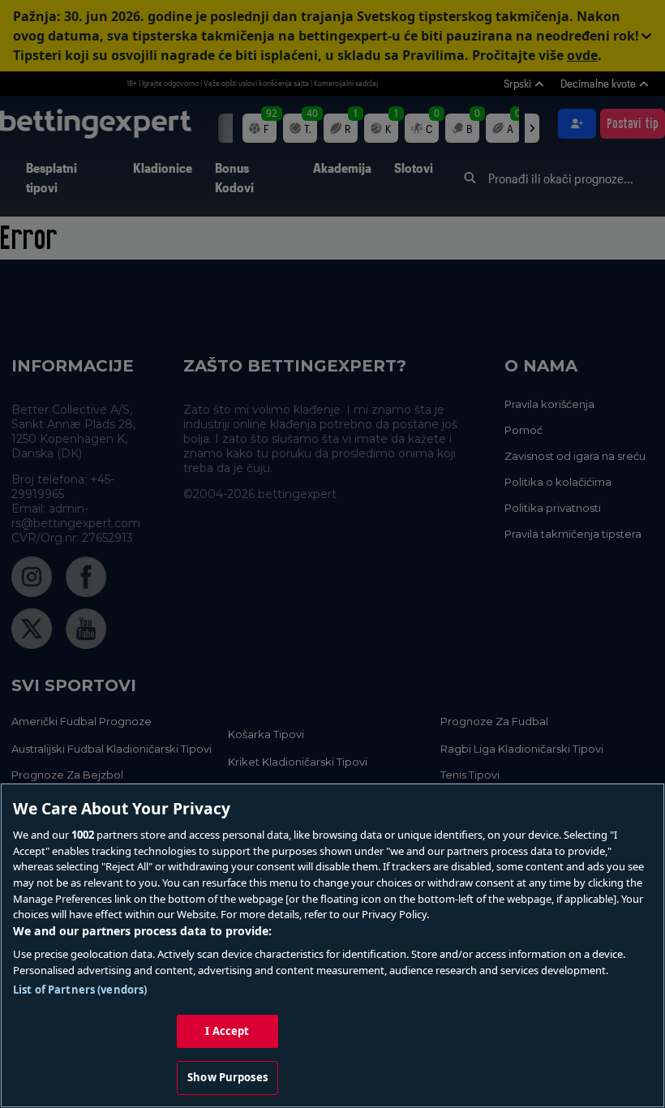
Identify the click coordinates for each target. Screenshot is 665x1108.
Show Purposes (227, 1077)
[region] (332, 945)
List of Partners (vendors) (80, 989)
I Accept (227, 1031)
